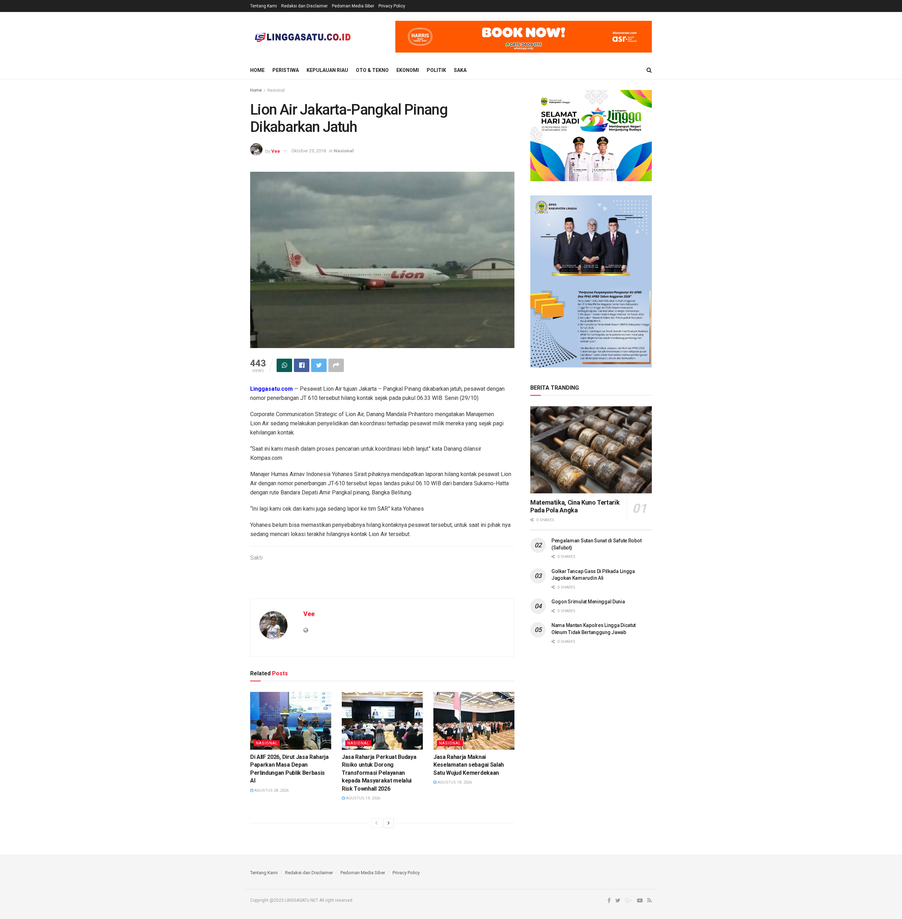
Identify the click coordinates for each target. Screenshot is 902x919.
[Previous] (376, 823)
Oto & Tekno (372, 70)
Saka (460, 70)
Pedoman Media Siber (353, 6)
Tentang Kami (263, 6)
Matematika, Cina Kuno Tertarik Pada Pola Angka (574, 506)
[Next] (388, 823)
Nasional (276, 90)
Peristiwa (285, 70)
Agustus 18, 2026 (454, 782)
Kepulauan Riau (327, 70)
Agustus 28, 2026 (271, 790)
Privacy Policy (391, 6)
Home (257, 70)
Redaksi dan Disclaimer (304, 6)
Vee (275, 150)
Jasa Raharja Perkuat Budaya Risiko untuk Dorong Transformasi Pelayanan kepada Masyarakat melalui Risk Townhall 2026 (379, 773)
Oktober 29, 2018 (308, 150)
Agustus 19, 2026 (362, 798)
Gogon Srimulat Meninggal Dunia (588, 601)
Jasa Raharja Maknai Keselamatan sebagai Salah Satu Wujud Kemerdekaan (468, 765)
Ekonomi (407, 70)
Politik (436, 70)
